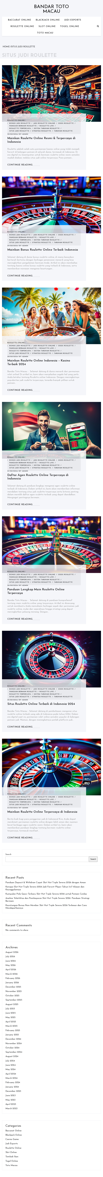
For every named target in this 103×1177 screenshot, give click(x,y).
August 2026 (11, 952)
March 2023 (11, 1109)
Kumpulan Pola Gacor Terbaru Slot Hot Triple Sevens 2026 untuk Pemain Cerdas (46, 894)
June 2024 (10, 1065)
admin (25, 134)
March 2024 (11, 1078)
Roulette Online (22, 26)
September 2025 (13, 1000)
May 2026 (10, 965)
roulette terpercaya (20, 128)
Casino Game (12, 1139)
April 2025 (10, 1022)
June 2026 (10, 961)
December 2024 (13, 1039)
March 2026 (11, 974)
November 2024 (13, 1043)
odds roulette (66, 123)
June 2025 (10, 1013)
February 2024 (12, 1082)
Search (8, 854)
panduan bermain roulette (23, 126)
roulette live (47, 126)
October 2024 (12, 1048)
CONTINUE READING (20, 165)
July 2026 (10, 957)
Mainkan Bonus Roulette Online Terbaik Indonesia (42, 249)
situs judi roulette (19, 131)
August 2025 (11, 1004)
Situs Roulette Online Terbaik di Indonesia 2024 (41, 704)
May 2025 (10, 1017)
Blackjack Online (48, 20)
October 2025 (12, 996)
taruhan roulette (63, 131)
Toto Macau (45, 33)
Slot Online (47, 26)
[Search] (98, 26)
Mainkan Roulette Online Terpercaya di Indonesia (42, 812)
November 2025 (13, 991)
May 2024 (10, 1069)
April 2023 (10, 1104)
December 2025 (13, 987)
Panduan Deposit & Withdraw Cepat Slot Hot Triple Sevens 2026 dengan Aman (45, 883)
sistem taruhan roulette (47, 128)
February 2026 (12, 978)
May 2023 (10, 1100)
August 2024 (11, 1056)
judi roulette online (44, 123)
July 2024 (10, 1061)
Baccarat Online (19, 20)
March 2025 (11, 1026)
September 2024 (13, 1052)
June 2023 (10, 1095)
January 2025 (12, 1035)
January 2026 (12, 983)
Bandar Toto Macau (51, 9)
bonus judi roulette (19, 123)
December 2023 (13, 1091)
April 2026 (10, 970)
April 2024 (10, 1074)
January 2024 (12, 1087)
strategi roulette (41, 131)
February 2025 (12, 1030)
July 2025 (10, 1009)
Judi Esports (72, 20)
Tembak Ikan (11, 1157)
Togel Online (69, 26)
